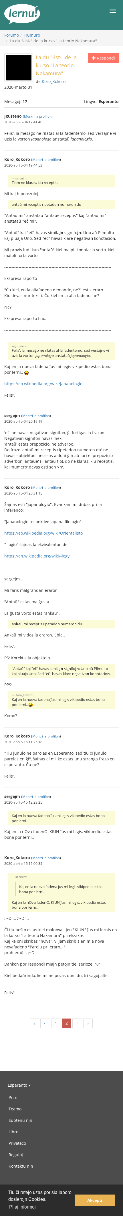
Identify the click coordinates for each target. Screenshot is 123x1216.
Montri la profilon (37, 116)
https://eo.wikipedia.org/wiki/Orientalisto (43, 533)
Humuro (32, 35)
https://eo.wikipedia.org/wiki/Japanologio (43, 383)
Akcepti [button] (94, 1200)
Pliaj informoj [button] (22, 1207)
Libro (13, 1131)
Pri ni (14, 1097)
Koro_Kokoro (54, 81)
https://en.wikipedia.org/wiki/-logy (37, 556)
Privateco (17, 1143)
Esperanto (18, 1085)
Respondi (105, 58)
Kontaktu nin (21, 1166)
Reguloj (16, 1154)
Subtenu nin (20, 1120)
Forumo (11, 35)
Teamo (15, 1109)
